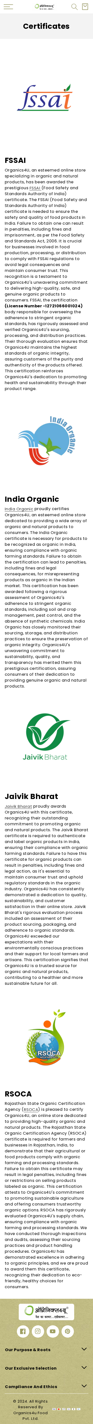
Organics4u (25, 1412)
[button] (74, 6)
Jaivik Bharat (18, 806)
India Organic (19, 509)
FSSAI (35, 188)
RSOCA (31, 1109)
